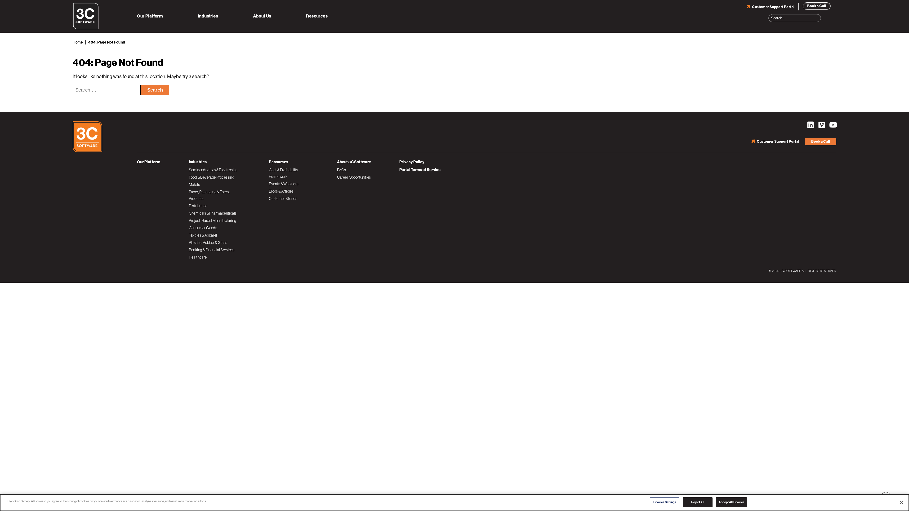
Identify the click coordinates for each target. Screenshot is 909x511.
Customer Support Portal (773, 7)
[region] (454, 502)
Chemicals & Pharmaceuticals (213, 213)
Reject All (697, 502)
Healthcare (198, 257)
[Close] (901, 502)
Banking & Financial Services (212, 250)
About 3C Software (354, 162)
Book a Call (816, 6)
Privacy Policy (411, 162)
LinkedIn (810, 124)
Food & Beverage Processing (211, 177)
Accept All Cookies (731, 502)
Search (155, 90)
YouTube (832, 124)
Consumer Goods (203, 228)
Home (78, 42)
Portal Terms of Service (420, 169)
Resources (317, 16)
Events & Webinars (284, 184)
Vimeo (821, 124)
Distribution (198, 206)
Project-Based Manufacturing (212, 220)
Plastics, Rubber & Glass (208, 242)
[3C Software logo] (86, 28)
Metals (194, 184)
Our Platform (150, 16)
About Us (262, 16)
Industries (208, 16)
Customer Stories (283, 198)
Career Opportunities (354, 177)
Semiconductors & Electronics (213, 170)
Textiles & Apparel (203, 235)
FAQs (341, 170)
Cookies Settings (664, 502)
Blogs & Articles (281, 191)
